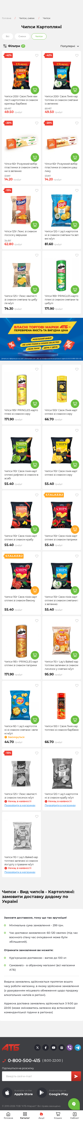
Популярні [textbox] (67, 46)
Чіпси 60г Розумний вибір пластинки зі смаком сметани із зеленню (21, 167)
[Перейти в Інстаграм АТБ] (61, 1047)
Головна (6, 18)
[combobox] (61, 46)
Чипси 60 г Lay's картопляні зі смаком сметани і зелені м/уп (21, 730)
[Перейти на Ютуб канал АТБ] (53, 1047)
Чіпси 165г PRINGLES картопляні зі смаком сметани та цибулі (61, 299)
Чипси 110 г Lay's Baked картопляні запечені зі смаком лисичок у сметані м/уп (61, 665)
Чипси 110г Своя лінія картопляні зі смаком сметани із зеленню (61, 600)
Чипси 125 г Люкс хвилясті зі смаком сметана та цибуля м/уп (20, 299)
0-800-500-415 (24, 1060)
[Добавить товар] (35, 90)
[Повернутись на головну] (11, 1047)
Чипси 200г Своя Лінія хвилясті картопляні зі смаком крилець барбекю (21, 100)
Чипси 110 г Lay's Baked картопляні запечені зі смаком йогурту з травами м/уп (21, 861)
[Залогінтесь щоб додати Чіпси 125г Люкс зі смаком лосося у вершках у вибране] (36, 190)
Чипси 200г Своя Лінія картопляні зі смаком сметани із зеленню (61, 100)
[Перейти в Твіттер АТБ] (37, 1047)
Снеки (22, 36)
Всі (7, 36)
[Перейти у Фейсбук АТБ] (45, 1047)
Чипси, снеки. (27, 18)
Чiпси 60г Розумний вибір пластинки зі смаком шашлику (61, 167)
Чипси (39, 36)
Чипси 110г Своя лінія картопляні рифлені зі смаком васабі (21, 475)
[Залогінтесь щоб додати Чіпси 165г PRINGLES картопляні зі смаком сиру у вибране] (36, 369)
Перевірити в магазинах (19, 805)
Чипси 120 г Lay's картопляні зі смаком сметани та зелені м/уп (62, 235)
